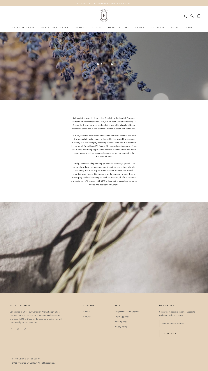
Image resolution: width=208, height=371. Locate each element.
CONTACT (190, 27)
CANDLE (140, 27)
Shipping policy (122, 316)
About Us (87, 316)
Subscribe (170, 333)
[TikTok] (25, 329)
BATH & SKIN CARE (23, 27)
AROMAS (79, 27)
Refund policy (121, 321)
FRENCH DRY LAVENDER (54, 27)
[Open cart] (198, 15)
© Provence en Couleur (26, 359)
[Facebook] (11, 329)
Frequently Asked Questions (127, 311)
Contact (86, 311)
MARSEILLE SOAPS (118, 27)
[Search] (192, 15)
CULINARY (96, 27)
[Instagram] (18, 329)
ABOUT (174, 27)
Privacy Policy (121, 326)
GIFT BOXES (157, 27)
